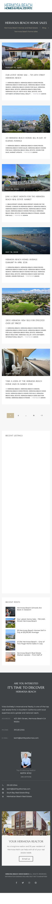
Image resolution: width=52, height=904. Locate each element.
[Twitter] (23, 883)
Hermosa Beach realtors (31, 89)
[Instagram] (29, 883)
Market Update (16, 152)
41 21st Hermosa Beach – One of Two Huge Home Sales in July (31, 643)
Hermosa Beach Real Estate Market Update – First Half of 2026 (29, 654)
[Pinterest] (36, 883)
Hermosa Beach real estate (24, 150)
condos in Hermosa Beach (22, 206)
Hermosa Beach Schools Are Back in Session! (29, 609)
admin (43, 94)
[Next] (41, 415)
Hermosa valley (12, 91)
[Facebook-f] (16, 883)
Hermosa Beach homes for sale (24, 87)
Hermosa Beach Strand (30, 213)
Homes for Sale (17, 276)
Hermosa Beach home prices (32, 83)
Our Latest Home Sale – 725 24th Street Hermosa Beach (31, 620)
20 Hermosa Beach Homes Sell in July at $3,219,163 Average (31, 631)
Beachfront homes (15, 204)
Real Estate (32, 91)
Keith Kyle (23, 91)
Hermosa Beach (13, 83)
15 (35, 414)
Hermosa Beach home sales (16, 85)
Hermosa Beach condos (30, 389)
